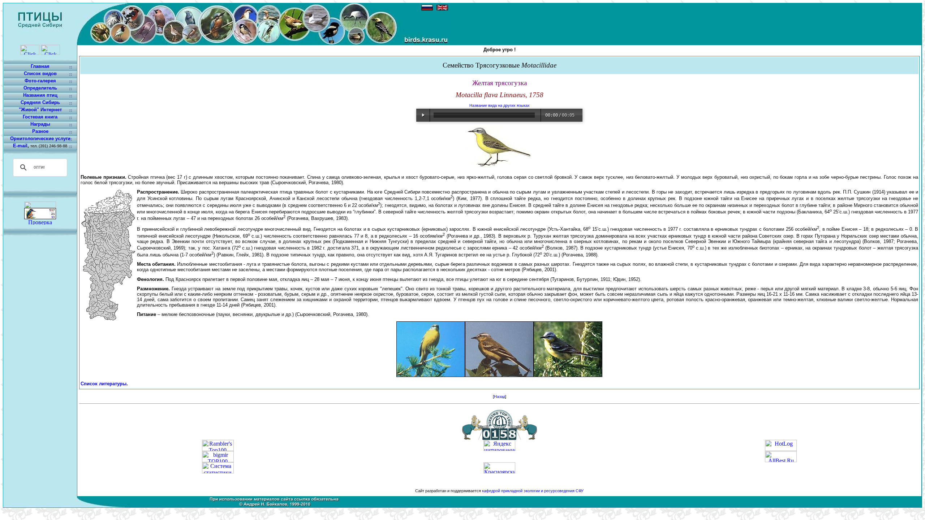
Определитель (40, 88)
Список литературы (103, 383)
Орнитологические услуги (40, 138)
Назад (499, 396)
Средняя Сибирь (40, 102)
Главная (40, 66)
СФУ (580, 491)
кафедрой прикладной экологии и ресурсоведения (528, 491)
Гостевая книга (40, 117)
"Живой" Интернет (40, 109)
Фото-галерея (40, 80)
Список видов (40, 73)
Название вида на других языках (499, 105)
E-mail (20, 145)
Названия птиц (40, 95)
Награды (40, 124)
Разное (40, 131)
